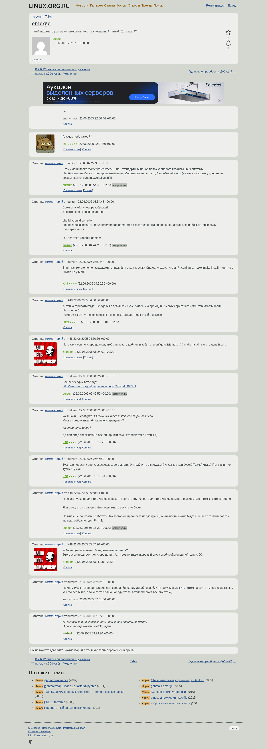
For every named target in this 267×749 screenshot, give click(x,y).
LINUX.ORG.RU (49, 6)
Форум (121, 5)
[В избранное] (228, 32)
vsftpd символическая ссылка (170, 703)
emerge (41, 23)
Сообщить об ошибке (39, 731)
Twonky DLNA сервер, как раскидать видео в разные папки (84, 691)
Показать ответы (72, 190)
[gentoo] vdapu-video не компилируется (70, 686)
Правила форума (51, 728)
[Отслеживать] (228, 43)
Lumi (66, 322)
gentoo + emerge (162, 686)
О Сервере (34, 728)
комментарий (54, 163)
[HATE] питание (54, 702)
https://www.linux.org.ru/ (40, 735)
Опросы (134, 5)
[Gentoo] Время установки (168, 691)
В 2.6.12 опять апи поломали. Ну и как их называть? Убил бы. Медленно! (62, 71)
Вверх (234, 728)
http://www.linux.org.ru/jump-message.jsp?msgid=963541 (99, 386)
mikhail (67, 633)
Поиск (158, 5)
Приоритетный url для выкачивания (68, 707)
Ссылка (37, 59)
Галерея (96, 5)
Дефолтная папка (56, 680)
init (64, 143)
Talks (48, 16)
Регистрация (215, 5)
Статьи (109, 5)
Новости (82, 5)
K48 (65, 283)
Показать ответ (71, 149)
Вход (232, 5)
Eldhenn (68, 351)
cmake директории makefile (169, 697)
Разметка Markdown (74, 728)
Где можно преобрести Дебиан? (210, 71)
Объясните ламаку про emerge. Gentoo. (177, 680)
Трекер (146, 5)
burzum (57, 38)
